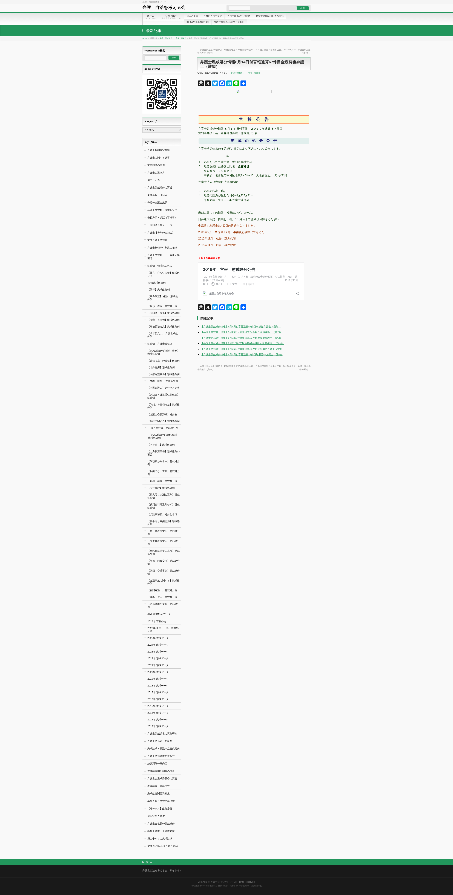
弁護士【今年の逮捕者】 (161, 232)
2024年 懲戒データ (158, 644)
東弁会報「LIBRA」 (158, 195)
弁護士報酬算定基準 (158, 150)
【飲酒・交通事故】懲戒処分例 (163, 572)
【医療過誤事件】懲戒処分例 (163, 374)
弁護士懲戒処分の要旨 (159, 187)
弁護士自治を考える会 (163, 7)
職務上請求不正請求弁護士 (162, 831)
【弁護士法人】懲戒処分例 (162, 597)
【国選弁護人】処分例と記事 (163, 387)
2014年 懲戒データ (158, 712)
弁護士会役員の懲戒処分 (161, 823)
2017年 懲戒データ (158, 692)
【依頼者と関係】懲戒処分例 (163, 312)
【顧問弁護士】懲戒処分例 (162, 590)
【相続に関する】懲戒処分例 (163, 421)
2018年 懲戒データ (158, 685)
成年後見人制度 (156, 816)
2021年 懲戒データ (158, 665)
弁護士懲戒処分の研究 (159, 741)
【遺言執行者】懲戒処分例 (163, 427)
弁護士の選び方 (156, 172)
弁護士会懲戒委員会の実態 (162, 778)
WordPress (209, 886)
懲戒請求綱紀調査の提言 (161, 771)
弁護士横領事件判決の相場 (162, 247)
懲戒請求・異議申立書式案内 (163, 748)
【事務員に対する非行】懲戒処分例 (163, 552)
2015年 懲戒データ (158, 706)
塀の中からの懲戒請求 (159, 838)
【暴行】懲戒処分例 (158, 289)
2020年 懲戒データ (158, 672)
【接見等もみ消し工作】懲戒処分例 (163, 496)
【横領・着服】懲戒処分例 (162, 306)
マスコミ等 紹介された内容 (162, 846)
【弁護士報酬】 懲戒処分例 (162, 381)
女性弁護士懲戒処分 (158, 240)
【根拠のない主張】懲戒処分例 (163, 473)
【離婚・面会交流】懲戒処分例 (163, 562)
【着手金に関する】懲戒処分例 (163, 542)
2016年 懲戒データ (158, 699)
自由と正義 (153, 180)
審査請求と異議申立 (158, 786)
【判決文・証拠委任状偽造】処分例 (163, 396)
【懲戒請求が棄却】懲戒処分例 (163, 605)
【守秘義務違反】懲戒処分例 (163, 326)
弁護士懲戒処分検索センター (163, 210)
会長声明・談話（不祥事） (162, 217)
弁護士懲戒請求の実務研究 (162, 733)
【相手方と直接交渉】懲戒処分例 (163, 523)
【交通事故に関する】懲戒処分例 (163, 582)
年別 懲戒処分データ (158, 614)
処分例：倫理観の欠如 (159, 265)
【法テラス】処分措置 (159, 808)
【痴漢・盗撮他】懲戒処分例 (163, 319)
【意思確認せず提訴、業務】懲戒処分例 (163, 352)
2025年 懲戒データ (158, 638)
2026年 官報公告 (156, 621)
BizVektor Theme (226, 886)
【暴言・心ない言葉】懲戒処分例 (163, 274)
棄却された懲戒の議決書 (161, 801)
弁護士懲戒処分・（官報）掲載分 (173, 38)
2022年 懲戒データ (158, 658)
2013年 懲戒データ (158, 719)
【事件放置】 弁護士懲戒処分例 (162, 298)
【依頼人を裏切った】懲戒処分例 (163, 406)
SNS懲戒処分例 (157, 282)
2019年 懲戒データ (158, 678)
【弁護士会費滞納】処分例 (162, 414)
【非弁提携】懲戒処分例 (161, 367)
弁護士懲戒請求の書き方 (161, 756)
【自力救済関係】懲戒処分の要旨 (163, 453)
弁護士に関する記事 (158, 157)
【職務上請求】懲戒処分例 (162, 481)
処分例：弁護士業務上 (159, 343)
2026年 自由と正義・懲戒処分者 (163, 630)
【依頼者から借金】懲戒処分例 (163, 463)
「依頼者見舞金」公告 (159, 225)
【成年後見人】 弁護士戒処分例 (162, 335)
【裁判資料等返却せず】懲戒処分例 (163, 506)
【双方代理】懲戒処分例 (161, 487)
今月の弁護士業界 (157, 202)
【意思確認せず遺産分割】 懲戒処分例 (163, 436)
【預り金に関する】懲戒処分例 (163, 532)
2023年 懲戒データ (158, 651)
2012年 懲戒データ (158, 726)
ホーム (149, 862)
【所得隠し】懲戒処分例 (161, 444)
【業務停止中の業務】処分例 (163, 360)
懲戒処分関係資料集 (158, 793)
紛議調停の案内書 (157, 763)
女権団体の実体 (156, 165)
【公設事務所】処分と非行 (162, 514)
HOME (145, 38)
